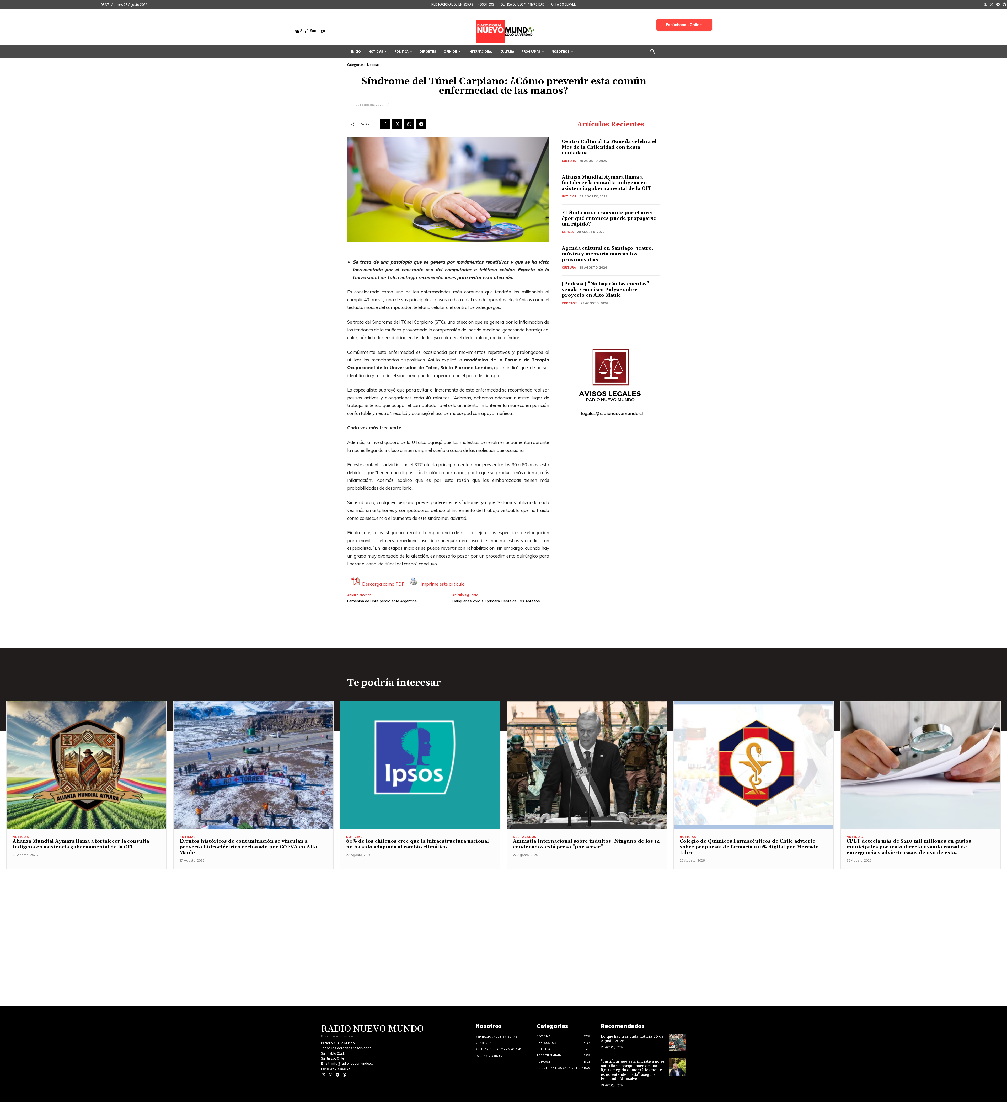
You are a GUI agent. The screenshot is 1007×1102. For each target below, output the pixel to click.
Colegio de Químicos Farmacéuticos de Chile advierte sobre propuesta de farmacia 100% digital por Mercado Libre (749, 846)
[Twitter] (985, 4)
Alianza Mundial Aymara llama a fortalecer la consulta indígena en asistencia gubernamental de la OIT (606, 182)
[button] (652, 51)
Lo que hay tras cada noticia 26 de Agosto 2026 (632, 1039)
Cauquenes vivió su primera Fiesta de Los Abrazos (496, 601)
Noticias (373, 64)
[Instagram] (991, 4)
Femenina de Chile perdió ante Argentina (382, 601)
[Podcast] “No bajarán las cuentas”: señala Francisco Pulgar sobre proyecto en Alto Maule (606, 289)
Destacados (525, 837)
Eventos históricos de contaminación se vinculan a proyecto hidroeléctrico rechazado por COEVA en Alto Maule (248, 846)
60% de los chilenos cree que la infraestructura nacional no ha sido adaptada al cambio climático (417, 844)
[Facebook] (385, 124)
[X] (397, 124)
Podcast (569, 303)
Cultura (569, 161)
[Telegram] (998, 4)
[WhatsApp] (409, 124)
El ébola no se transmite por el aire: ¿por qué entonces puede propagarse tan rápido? (609, 218)
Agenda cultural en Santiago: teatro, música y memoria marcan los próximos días (607, 254)
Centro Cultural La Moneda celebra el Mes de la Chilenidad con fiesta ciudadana (609, 147)
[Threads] (344, 1075)
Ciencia (568, 232)
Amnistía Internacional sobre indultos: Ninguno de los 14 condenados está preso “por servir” (586, 844)
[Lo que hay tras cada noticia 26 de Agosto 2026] (677, 1042)
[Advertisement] (503, 906)
